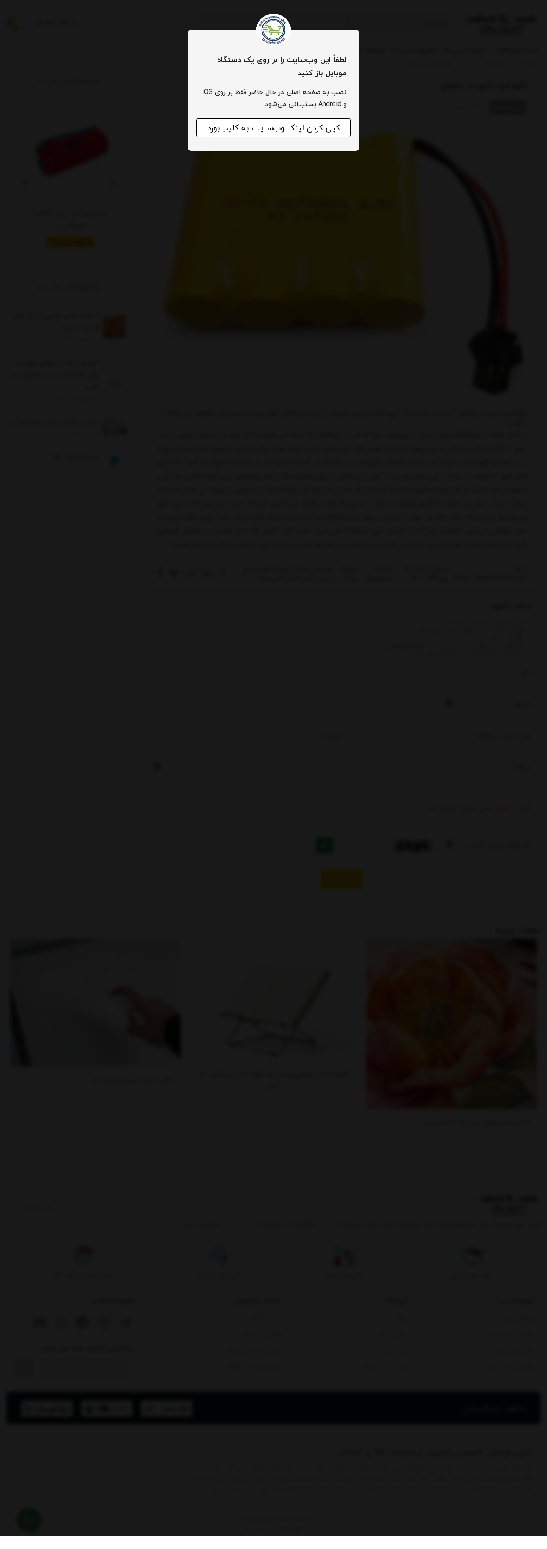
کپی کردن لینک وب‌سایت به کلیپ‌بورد (273, 128)
